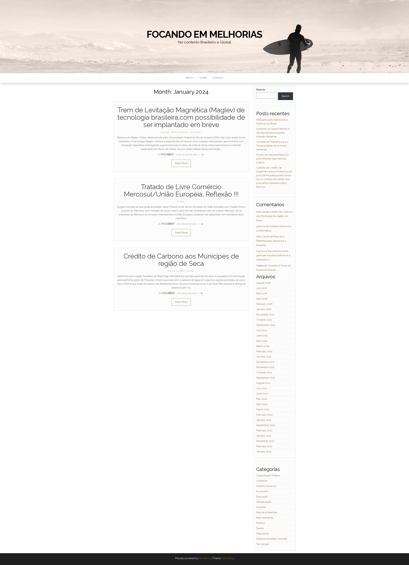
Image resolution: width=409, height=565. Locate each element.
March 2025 (262, 346)
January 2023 (263, 435)
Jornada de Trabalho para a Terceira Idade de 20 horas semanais (272, 145)
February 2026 (264, 304)
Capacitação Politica (268, 475)
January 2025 (263, 356)
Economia (262, 491)
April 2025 (261, 340)
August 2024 (263, 383)
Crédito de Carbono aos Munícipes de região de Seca (181, 259)
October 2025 (264, 319)
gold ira (260, 226)
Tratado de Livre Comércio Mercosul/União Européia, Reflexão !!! (181, 190)
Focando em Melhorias (204, 34)
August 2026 (263, 282)
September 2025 (265, 325)
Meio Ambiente (264, 517)
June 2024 (262, 393)
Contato (218, 78)
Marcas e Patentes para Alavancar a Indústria (271, 241)
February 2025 (264, 351)
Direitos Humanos (266, 486)
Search (260, 89)
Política (180, 201)
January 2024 (263, 420)
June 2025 (262, 335)
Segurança (262, 533)
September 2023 (265, 425)
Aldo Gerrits (263, 236)
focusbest (167, 154)
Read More (181, 163)
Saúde (260, 528)
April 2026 (262, 298)
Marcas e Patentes (179, 132)
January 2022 (263, 451)
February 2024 (264, 414)
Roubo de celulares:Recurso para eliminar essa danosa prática (272, 158)
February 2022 (264, 446)
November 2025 (265, 314)
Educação (262, 496)
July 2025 (261, 330)
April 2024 (261, 404)
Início (189, 78)
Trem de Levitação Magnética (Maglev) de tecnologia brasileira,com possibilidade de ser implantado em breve (181, 117)
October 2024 (264, 372)
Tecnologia (195, 132)
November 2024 (265, 367)
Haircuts (260, 211)
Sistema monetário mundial (180, 271)
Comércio (261, 480)
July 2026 (261, 288)
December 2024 (265, 362)
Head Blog (228, 558)
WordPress (205, 558)
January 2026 (263, 309)
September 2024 (265, 377)
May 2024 (261, 398)
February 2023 (264, 430)
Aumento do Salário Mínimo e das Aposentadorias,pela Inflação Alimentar (273, 132)
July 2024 (261, 388)
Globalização (263, 501)
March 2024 (262, 409)
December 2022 (265, 441)
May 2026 (261, 293)
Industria (165, 132)
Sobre (203, 78)
